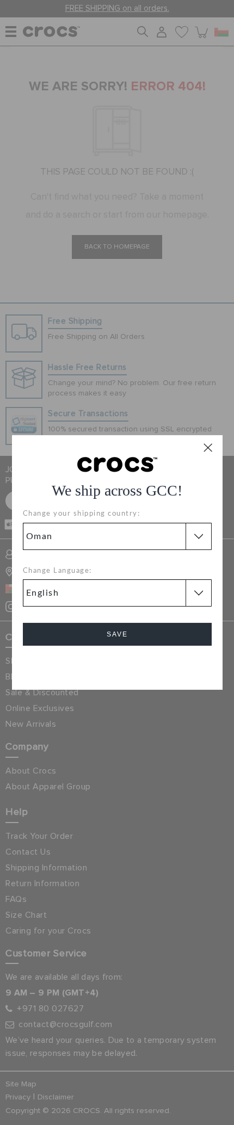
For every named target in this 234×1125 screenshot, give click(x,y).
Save (117, 634)
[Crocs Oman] (117, 464)
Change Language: (57, 570)
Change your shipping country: (81, 513)
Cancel (117, 665)
